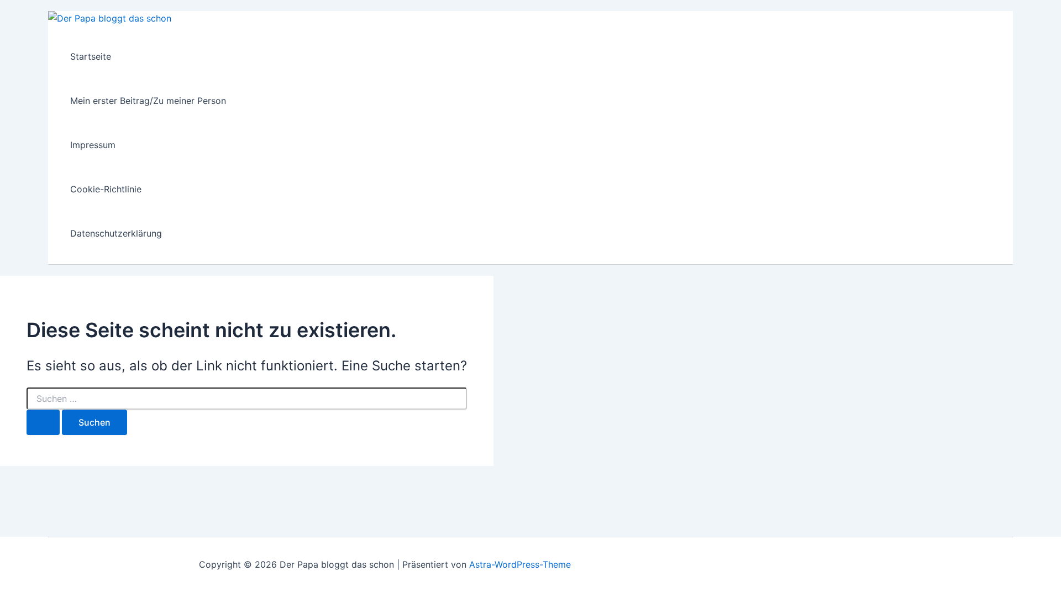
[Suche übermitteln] (43, 422)
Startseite (90, 56)
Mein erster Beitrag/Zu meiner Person (148, 100)
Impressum (92, 144)
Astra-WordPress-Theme (520, 564)
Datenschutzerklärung (116, 233)
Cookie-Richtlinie (105, 189)
